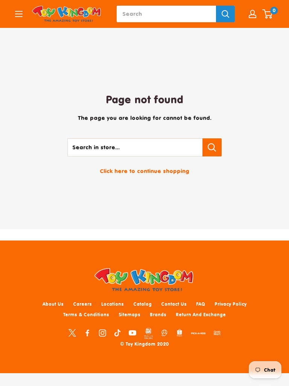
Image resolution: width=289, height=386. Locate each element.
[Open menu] (19, 14)
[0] (267, 13)
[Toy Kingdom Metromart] (164, 332)
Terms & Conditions (86, 314)
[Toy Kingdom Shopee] (179, 332)
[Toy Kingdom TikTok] (117, 332)
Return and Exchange (201, 314)
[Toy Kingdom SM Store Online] (148, 333)
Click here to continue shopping (144, 171)
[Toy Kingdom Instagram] (102, 332)
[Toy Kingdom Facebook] (87, 332)
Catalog (142, 304)
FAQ (200, 304)
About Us (53, 304)
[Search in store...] (212, 147)
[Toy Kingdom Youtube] (132, 332)
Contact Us (174, 304)
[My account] (252, 14)
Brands (158, 314)
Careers (82, 304)
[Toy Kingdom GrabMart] (217, 332)
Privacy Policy (230, 304)
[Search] (225, 14)
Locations (112, 304)
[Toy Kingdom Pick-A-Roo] (198, 334)
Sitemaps (129, 314)
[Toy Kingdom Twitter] (72, 332)
